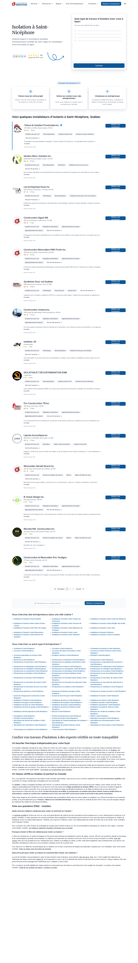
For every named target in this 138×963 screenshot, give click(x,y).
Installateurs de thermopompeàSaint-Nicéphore (30, 711)
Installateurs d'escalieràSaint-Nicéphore (104, 696)
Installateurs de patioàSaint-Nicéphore (104, 702)
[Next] (87, 589)
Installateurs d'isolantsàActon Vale (102, 628)
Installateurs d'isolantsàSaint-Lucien (64, 632)
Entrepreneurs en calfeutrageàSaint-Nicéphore (107, 666)
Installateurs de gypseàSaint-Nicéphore (28, 702)
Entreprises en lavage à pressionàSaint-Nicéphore (108, 691)
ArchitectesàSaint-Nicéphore (24, 648)
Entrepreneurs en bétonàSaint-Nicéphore (66, 666)
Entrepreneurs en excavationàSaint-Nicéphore (106, 671)
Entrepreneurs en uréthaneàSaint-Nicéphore (67, 687)
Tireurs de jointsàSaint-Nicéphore (64, 729)
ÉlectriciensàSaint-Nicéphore (24, 660)
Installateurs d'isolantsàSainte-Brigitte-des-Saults (107, 623)
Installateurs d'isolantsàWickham (102, 632)
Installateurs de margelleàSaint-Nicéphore (67, 702)
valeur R (40, 859)
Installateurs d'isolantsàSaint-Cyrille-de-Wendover (108, 619)
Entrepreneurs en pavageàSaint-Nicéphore (29, 678)
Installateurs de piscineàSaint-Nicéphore (66, 705)
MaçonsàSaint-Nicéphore (61, 711)
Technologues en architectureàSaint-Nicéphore (30, 729)
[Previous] (51, 589)
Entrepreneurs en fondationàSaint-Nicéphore (30, 673)
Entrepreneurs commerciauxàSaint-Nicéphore (30, 662)
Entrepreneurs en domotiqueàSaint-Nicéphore (68, 671)
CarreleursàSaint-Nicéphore (62, 648)
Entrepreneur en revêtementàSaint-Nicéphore (68, 660)
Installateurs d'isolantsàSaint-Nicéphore (28, 700)
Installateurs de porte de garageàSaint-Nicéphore (31, 707)
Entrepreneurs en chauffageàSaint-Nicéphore (30, 669)
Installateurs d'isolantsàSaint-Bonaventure (28, 632)
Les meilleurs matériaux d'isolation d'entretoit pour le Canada (50, 828)
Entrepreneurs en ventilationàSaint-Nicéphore (106, 687)
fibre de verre (84, 857)
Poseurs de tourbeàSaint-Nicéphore (65, 718)
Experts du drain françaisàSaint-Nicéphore (67, 696)
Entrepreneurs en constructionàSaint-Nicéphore (31, 671)
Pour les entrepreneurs (74, 4)
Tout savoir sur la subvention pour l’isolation (56, 770)
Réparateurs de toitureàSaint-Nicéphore (104, 718)
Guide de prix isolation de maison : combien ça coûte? (38, 867)
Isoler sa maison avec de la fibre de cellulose (35, 849)
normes (40, 759)
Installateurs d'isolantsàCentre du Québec (105, 635)
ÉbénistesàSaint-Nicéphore (100, 655)
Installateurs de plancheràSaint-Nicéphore (105, 705)
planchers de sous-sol (35, 752)
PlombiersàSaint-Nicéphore (24, 718)
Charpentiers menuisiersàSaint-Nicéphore (105, 648)
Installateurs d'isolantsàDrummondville (27, 619)
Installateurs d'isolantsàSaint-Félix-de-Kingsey (30, 628)
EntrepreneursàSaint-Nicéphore (101, 660)
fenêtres (114, 750)
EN (125, 4)
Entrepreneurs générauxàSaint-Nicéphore (29, 691)
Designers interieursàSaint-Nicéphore (65, 655)
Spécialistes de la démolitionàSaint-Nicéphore (30, 725)
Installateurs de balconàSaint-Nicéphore (66, 700)
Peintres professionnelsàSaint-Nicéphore (66, 716)
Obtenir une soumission (115, 126)
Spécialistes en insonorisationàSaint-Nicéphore (107, 725)
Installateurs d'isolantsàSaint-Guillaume (66, 635)
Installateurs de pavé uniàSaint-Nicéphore (28, 705)
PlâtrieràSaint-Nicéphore (99, 716)
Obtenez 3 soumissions (111, 4)
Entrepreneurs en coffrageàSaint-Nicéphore (106, 669)
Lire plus (27, 143)
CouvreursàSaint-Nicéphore (24, 651)
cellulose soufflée (20, 815)
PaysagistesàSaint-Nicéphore (24, 716)
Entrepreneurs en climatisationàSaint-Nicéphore (69, 669)
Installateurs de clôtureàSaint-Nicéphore (104, 700)
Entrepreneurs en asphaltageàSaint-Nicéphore (30, 666)
